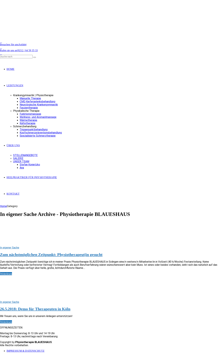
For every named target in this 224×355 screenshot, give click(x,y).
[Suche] (34, 57)
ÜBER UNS (13, 145)
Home (3, 206)
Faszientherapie (29, 107)
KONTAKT (13, 193)
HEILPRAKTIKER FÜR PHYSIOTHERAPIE (32, 177)
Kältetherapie (27, 123)
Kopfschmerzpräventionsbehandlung (41, 132)
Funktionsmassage (30, 113)
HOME (10, 69)
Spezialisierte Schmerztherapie (38, 135)
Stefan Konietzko (30, 164)
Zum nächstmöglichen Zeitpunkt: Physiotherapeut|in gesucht (51, 254)
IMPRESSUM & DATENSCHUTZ (25, 350)
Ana (22, 167)
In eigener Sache (9, 247)
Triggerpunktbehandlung (34, 129)
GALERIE (18, 158)
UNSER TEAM (21, 161)
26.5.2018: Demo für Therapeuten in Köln (35, 309)
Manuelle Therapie (30, 98)
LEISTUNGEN (15, 85)
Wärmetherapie (28, 120)
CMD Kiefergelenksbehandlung (37, 101)
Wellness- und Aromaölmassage (38, 117)
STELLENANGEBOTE (25, 155)
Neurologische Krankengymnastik (39, 104)
